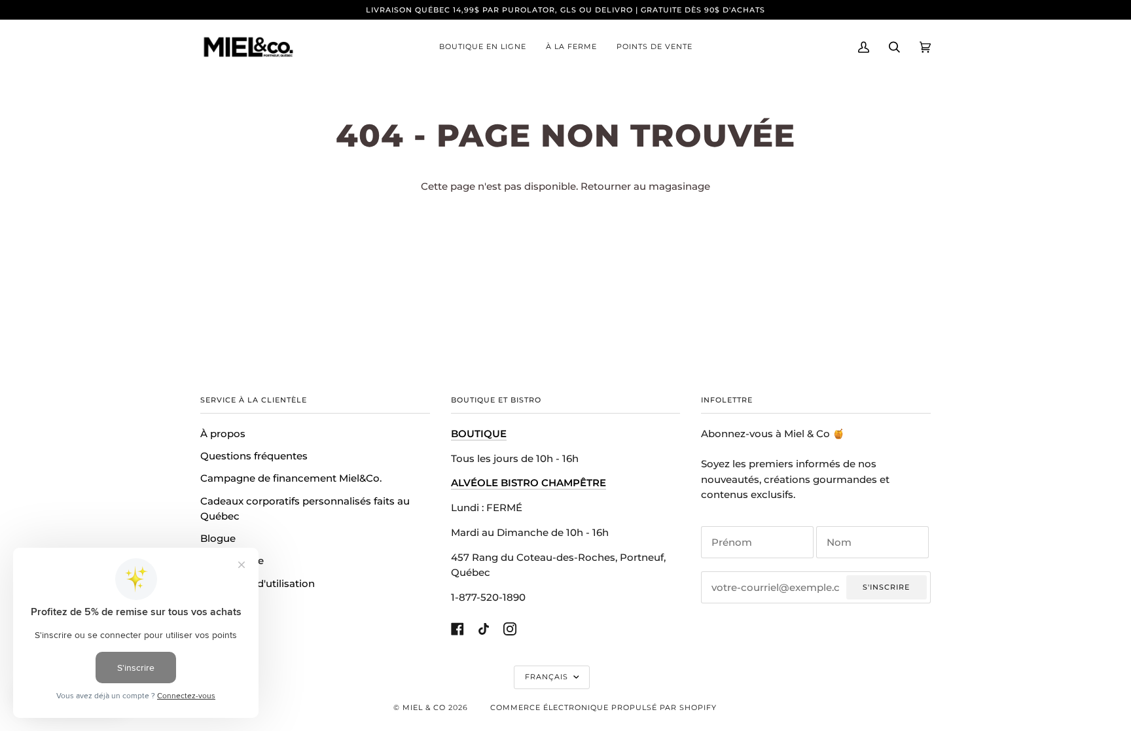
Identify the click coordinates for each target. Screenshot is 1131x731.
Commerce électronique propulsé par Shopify (603, 707)
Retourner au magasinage (645, 186)
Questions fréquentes (254, 456)
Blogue (218, 538)
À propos (222, 434)
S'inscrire (886, 587)
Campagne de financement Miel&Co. (291, 478)
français (548, 676)
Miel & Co (424, 707)
